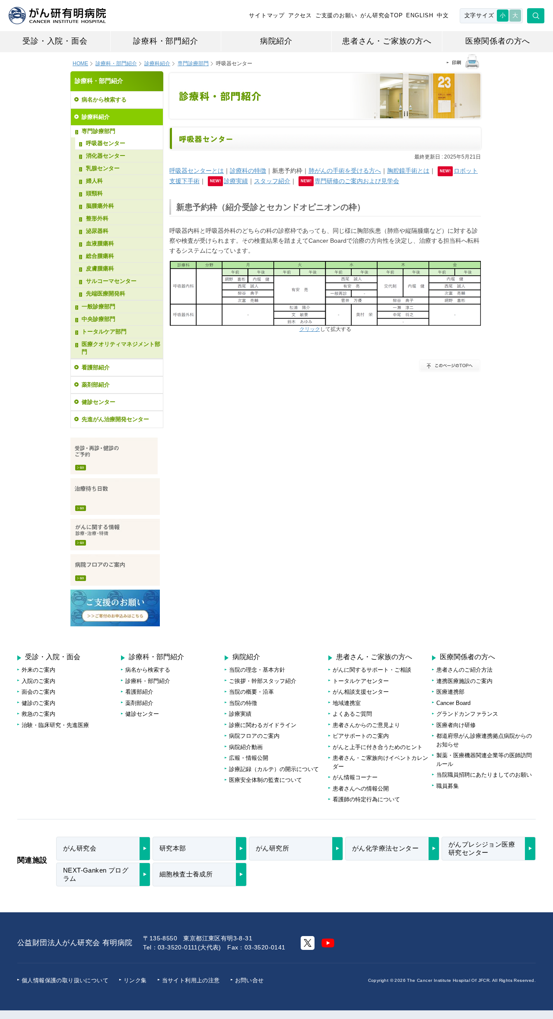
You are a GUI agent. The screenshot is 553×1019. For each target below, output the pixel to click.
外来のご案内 (38, 670)
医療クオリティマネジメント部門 (121, 348)
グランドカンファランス (467, 714)
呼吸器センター (105, 143)
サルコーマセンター (111, 281)
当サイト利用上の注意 (191, 980)
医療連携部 (450, 692)
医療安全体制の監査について (265, 780)
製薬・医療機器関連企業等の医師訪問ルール (484, 759)
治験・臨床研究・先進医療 (55, 725)
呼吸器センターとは (196, 170)
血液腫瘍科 (100, 243)
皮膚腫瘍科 (100, 268)
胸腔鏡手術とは (408, 170)
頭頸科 (94, 193)
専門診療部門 (98, 131)
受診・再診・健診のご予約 (114, 456)
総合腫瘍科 (100, 256)
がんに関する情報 (115, 534)
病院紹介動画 (246, 747)
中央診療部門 (98, 319)
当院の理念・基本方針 (257, 670)
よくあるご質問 (352, 714)
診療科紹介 (157, 63)
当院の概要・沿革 (251, 692)
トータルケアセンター (361, 681)
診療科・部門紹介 (165, 41)
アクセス (300, 15)
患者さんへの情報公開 (361, 788)
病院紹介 (276, 41)
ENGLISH (419, 15)
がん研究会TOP (381, 15)
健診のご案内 (38, 703)
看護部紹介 (96, 367)
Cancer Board (453, 703)
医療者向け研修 (456, 725)
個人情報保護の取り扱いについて (65, 980)
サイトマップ (267, 15)
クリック (309, 329)
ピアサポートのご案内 (361, 736)
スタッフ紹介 (272, 181)
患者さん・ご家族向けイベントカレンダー (380, 762)
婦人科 (94, 181)
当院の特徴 (243, 703)
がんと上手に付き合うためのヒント (378, 747)
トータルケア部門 (104, 331)
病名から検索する (104, 99)
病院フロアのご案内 (115, 570)
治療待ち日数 (115, 496)
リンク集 (135, 980)
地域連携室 (347, 703)
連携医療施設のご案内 (464, 681)
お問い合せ (249, 980)
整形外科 (97, 218)
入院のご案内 (38, 681)
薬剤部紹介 (96, 384)
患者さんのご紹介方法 (464, 670)
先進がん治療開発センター (115, 419)
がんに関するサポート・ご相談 (372, 670)
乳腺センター (103, 168)
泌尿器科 (97, 231)
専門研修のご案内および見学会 (357, 181)
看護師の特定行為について (366, 799)
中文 (443, 15)
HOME (80, 63)
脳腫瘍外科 (100, 206)
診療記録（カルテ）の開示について (274, 769)
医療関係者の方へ (497, 41)
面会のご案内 (38, 692)
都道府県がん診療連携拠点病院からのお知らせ (484, 740)
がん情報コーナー (355, 777)
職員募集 (447, 786)
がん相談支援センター (361, 692)
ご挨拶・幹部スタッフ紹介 (262, 681)
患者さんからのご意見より (366, 725)
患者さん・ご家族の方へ (387, 41)
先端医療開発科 (105, 293)
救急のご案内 (38, 714)
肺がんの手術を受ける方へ (344, 170)
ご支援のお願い (336, 15)
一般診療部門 (98, 306)
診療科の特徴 (248, 170)
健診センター (98, 402)
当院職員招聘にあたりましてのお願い (484, 774)
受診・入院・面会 (54, 41)
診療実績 (236, 181)
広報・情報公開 (248, 758)
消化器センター (105, 155)
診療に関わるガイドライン (262, 725)
